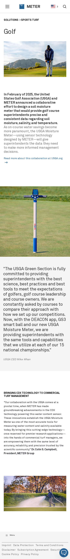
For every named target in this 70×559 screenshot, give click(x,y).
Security (55, 550)
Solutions (11, 20)
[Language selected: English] (54, 6)
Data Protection (23, 545)
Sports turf (30, 20)
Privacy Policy (30, 554)
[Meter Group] (28, 6)
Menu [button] (12, 535)
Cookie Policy (10, 554)
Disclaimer (8, 550)
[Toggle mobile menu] (8, 6)
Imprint (6, 545)
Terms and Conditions (49, 545)
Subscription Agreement (33, 550)
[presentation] (28, 6)
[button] (63, 552)
